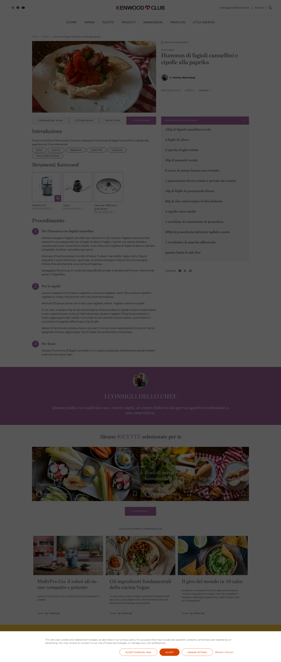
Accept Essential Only (138, 652)
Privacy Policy (224, 652)
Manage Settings (197, 652)
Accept (169, 652)
